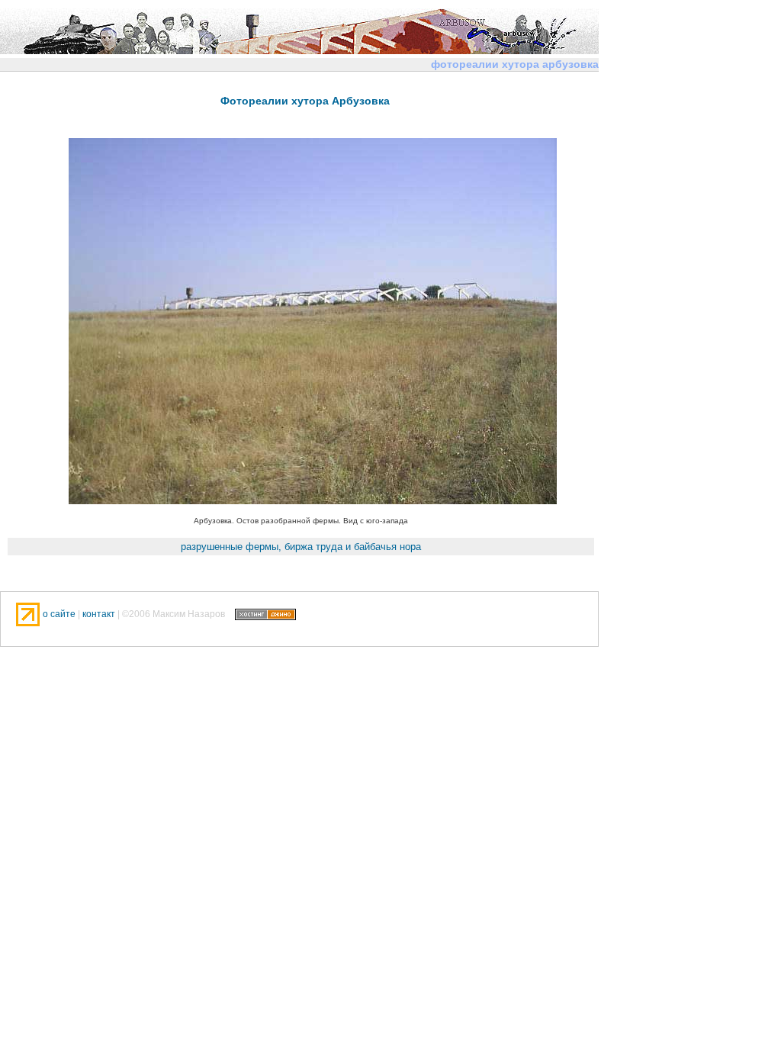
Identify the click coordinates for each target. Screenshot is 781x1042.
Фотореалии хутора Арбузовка (305, 101)
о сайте (60, 614)
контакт (98, 614)
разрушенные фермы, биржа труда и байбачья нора (301, 546)
